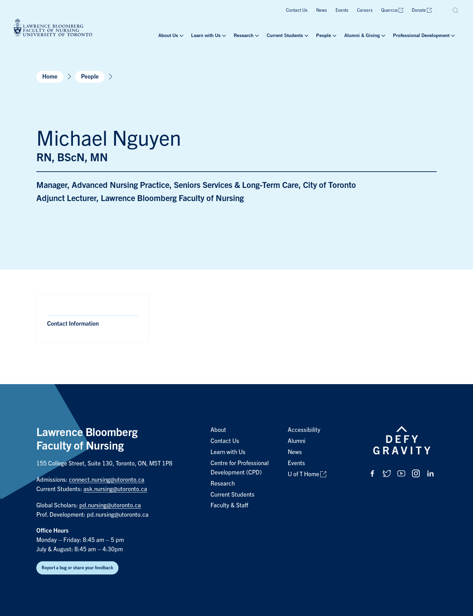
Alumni (296, 441)
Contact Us (296, 10)
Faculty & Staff (229, 505)
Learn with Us (206, 35)
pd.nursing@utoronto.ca (110, 505)
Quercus (389, 10)
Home (49, 77)
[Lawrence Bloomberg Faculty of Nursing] (53, 29)
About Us (168, 35)
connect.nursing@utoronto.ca (106, 480)
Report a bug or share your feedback (77, 567)
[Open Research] (256, 35)
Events (342, 10)
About (218, 430)
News (321, 10)
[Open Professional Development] (452, 35)
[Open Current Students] (305, 35)
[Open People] (333, 35)
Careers (365, 10)
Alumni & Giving (362, 35)
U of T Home (303, 474)
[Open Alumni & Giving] (382, 35)
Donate (419, 10)
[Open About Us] (180, 35)
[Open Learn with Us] (223, 35)
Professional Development (421, 35)
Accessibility (304, 430)
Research (243, 35)
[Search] (455, 10)
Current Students (285, 35)
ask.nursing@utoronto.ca (115, 489)
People (323, 35)
